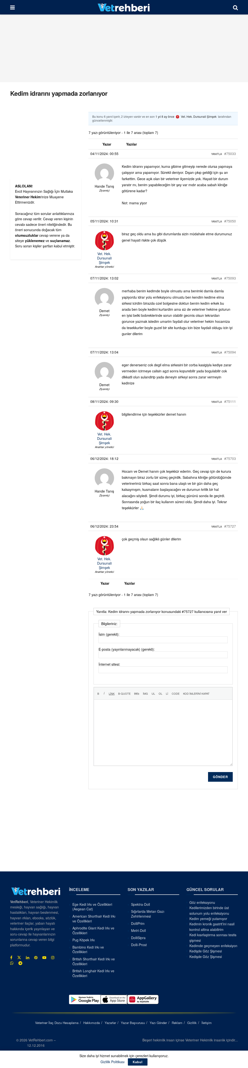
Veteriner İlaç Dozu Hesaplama (56, 1022)
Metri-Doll (138, 930)
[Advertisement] (124, 48)
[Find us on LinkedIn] (27, 957)
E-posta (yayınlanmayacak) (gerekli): (127, 649)
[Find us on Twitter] (19, 957)
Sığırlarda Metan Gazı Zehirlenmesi (147, 914)
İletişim (207, 1022)
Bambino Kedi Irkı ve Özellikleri (88, 949)
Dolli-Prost (139, 944)
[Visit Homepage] (123, 7)
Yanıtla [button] (216, 154)
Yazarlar (110, 1022)
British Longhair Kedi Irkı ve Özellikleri (93, 973)
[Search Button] (235, 7)
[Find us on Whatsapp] (12, 963)
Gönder (220, 776)
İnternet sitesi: (109, 664)
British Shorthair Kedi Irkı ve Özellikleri (93, 961)
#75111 (230, 401)
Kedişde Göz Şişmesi (205, 951)
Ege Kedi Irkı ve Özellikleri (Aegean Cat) (92, 907)
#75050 (230, 221)
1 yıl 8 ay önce (164, 116)
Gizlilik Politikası (112, 1061)
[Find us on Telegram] (20, 963)
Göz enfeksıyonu (202, 902)
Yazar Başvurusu (133, 1022)
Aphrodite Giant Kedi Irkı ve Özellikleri (93, 930)
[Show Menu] (12, 7)
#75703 (230, 458)
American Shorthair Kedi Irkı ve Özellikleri (93, 918)
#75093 (230, 278)
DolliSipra (138, 937)
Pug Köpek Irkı (83, 939)
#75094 (230, 352)
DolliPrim (138, 923)
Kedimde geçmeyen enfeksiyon (213, 945)
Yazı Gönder (158, 1022)
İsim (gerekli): (109, 634)
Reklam (177, 1022)
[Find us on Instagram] (52, 957)
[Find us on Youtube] (44, 957)
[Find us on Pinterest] (36, 957)
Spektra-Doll (140, 904)
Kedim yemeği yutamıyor (208, 918)
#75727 (230, 526)
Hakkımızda (91, 1022)
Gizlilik (192, 1022)
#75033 (230, 153)
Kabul (138, 1062)
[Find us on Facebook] (11, 957)
